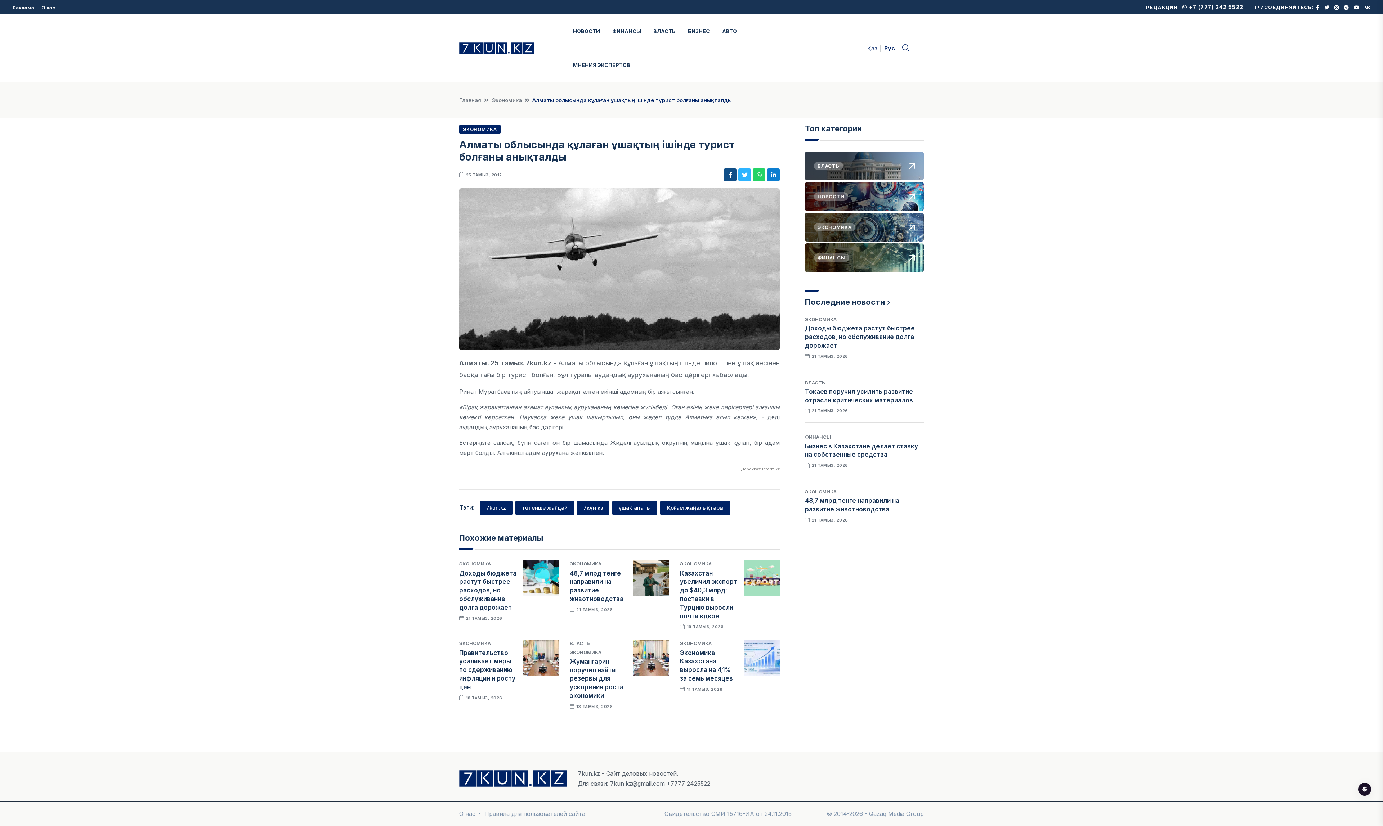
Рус (889, 48)
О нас (48, 7)
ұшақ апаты (635, 507)
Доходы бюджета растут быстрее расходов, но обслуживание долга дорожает (487, 590)
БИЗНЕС (699, 31)
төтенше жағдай (545, 507)
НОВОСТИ (586, 31)
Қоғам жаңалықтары (695, 507)
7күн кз (593, 507)
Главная (470, 100)
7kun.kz (496, 507)
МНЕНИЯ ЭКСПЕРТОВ (601, 65)
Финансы (818, 437)
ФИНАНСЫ (626, 31)
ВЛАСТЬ (664, 31)
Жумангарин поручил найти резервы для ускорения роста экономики (596, 678)
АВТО (729, 31)
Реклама (23, 7)
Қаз (872, 48)
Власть (580, 643)
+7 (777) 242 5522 (1215, 7)
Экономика (507, 100)
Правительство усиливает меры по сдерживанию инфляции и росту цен (487, 670)
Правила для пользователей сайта (534, 813)
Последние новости (845, 302)
